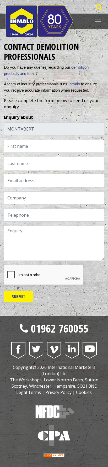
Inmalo (74, 84)
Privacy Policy (58, 392)
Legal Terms (28, 392)
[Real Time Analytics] (54, 455)
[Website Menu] (98, 20)
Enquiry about (18, 117)
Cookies (84, 392)
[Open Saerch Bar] (99, 6)
